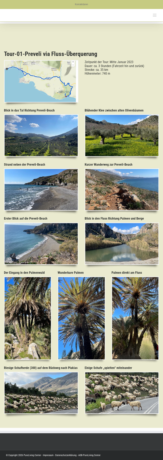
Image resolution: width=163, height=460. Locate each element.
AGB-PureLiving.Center (89, 455)
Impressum (48, 455)
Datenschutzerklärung (66, 455)
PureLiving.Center (32, 455)
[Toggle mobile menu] (155, 15)
